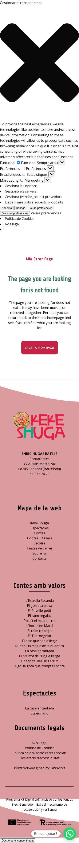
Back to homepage (40, 348)
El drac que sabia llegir (39, 640)
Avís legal (12, 224)
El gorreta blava (39, 605)
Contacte (39, 558)
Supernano (39, 713)
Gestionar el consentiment (18, 840)
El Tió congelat (39, 635)
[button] (39, 63)
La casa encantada (39, 651)
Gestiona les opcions (21, 186)
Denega (20, 208)
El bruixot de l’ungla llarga (39, 656)
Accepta (7, 208)
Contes (39, 533)
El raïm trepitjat (39, 630)
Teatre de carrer (39, 548)
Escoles (39, 543)
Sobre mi (39, 553)
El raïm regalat (39, 615)
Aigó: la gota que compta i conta (39, 666)
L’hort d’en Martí (39, 625)
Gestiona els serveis (20, 191)
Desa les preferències (15, 213)
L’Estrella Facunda (39, 600)
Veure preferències (40, 208)
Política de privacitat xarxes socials (39, 753)
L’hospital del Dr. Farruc (39, 661)
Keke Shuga (39, 523)
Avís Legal (39, 743)
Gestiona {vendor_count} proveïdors (33, 196)
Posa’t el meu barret (40, 620)
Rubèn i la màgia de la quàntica (39, 646)
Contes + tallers (39, 538)
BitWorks (58, 768)
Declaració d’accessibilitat (39, 758)
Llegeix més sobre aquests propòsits (34, 202)
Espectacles (40, 528)
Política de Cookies (19, 218)
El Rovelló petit (39, 610)
